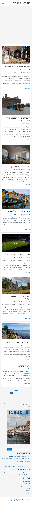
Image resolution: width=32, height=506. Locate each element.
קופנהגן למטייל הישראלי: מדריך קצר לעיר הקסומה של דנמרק (16, 458)
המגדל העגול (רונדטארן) (20, 167)
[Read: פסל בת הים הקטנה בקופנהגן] (16, 331)
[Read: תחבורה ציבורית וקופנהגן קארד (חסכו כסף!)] (16, 104)
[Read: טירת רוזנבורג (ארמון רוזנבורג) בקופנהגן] (16, 285)
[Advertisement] (16, 23)
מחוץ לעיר (28, 488)
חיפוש (29, 446)
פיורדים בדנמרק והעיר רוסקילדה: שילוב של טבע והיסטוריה (16, 466)
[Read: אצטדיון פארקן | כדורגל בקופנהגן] (16, 243)
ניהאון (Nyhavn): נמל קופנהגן (18, 211)
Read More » (27, 89)
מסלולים (28, 493)
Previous (16, 390)
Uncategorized (26, 368)
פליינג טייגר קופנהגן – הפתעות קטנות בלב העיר (19, 456)
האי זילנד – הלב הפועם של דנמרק (22, 463)
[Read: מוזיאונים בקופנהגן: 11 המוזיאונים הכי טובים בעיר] (16, 54)
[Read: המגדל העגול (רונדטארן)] (16, 154)
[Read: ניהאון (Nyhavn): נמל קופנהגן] (16, 199)
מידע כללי (28, 123)
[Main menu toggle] (3, 3)
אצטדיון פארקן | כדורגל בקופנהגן (17, 255)
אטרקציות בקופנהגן (25, 72)
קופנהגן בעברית (21, 3)
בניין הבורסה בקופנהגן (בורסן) (23, 461)
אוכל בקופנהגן (27, 483)
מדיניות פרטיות (24, 366)
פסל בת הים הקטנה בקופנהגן (18, 342)
